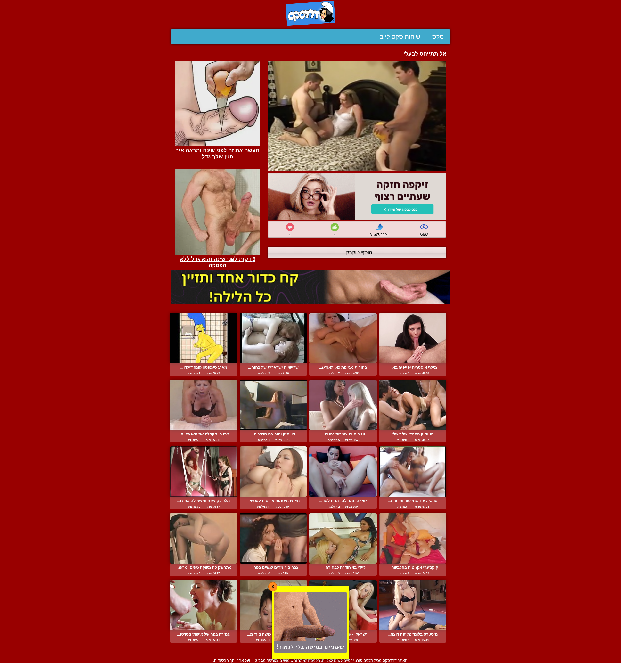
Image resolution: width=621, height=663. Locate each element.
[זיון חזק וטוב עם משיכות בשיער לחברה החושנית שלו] (273, 405)
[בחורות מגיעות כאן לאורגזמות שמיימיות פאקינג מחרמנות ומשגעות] (343, 338)
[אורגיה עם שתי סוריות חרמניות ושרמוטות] (413, 471)
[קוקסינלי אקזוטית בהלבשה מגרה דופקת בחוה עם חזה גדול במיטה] (413, 538)
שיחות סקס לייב (400, 36)
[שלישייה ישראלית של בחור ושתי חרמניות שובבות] (273, 338)
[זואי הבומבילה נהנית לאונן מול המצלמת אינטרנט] (343, 471)
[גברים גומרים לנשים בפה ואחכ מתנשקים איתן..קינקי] (273, 538)
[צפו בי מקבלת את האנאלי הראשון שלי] (203, 405)
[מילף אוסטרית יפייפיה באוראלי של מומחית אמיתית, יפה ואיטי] (413, 338)
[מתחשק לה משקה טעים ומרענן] (203, 538)
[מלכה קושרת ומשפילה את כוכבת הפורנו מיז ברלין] (203, 471)
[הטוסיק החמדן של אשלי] (413, 405)
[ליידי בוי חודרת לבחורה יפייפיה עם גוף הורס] (343, 538)
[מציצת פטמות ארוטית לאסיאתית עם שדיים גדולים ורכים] (273, 471)
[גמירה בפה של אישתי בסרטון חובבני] (203, 605)
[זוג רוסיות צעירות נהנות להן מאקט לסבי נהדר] (343, 405)
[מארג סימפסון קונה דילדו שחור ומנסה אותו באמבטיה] (203, 338)
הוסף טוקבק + (357, 252)
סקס (438, 36)
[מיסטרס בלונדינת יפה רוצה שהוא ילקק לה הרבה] (413, 605)
